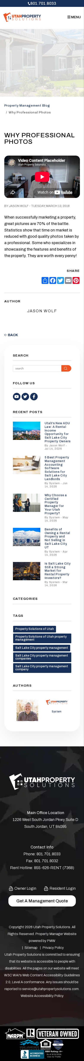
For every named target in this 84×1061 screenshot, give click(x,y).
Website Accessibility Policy (42, 996)
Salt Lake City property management (41, 647)
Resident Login (62, 888)
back (12, 335)
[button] (16, 396)
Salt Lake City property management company (41, 668)
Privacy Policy (53, 947)
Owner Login (25, 888)
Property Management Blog (27, 105)
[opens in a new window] (58, 1044)
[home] (22, 17)
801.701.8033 (43, 3)
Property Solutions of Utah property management (41, 638)
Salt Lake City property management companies (41, 657)
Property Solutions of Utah (34, 629)
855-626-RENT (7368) (54, 868)
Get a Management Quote (42, 901)
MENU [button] (75, 17)
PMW (51, 941)
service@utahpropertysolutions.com (50, 989)
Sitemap (31, 947)
